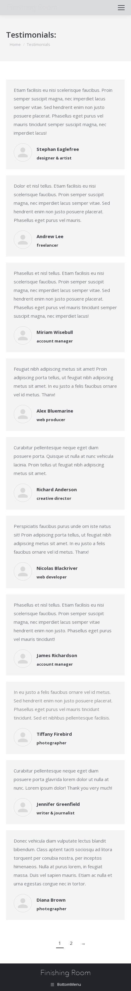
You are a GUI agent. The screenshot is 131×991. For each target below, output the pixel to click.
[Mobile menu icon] (121, 7)
